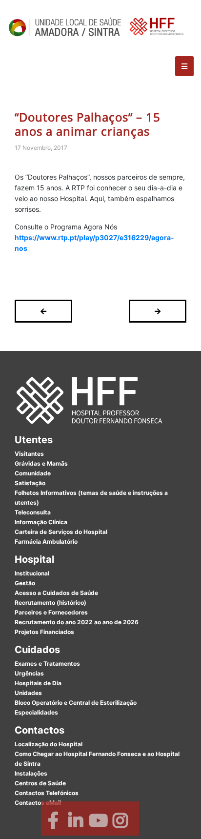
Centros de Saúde (40, 783)
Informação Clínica (41, 522)
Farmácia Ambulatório (46, 541)
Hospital (34, 559)
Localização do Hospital (48, 744)
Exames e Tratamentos (47, 663)
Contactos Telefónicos (47, 793)
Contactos (39, 730)
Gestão (25, 583)
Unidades (28, 692)
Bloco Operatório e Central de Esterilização (76, 702)
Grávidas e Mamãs (41, 463)
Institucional (32, 573)
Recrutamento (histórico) (50, 602)
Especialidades (36, 712)
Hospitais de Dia (38, 683)
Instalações (31, 773)
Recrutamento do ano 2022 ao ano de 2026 (77, 622)
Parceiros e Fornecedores (51, 612)
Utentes (34, 440)
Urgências (29, 673)
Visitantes (29, 453)
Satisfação (30, 483)
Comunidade (33, 473)
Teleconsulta (33, 512)
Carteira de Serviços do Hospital (61, 531)
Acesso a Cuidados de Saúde (56, 592)
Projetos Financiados (44, 631)
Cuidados (37, 649)
